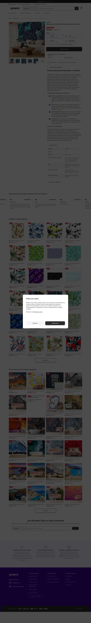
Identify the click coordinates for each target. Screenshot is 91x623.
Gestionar (35, 323)
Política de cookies (37, 312)
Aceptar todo (55, 323)
